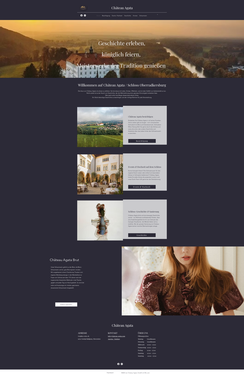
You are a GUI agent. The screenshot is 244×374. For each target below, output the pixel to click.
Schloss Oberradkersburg (147, 85)
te (110, 85)
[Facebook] (81, 15)
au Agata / (120, 85)
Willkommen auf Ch (93, 85)
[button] (157, 14)
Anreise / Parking (114, 339)
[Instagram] (85, 15)
